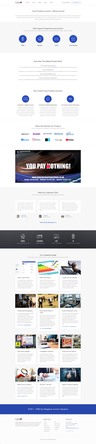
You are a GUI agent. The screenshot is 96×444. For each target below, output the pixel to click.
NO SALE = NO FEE (45, 384)
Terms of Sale (57, 423)
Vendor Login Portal (23, 277)
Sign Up (45, 423)
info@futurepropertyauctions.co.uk (72, 428)
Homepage (56, 427)
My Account (46, 425)
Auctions (27, 2)
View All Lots (46, 431)
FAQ (55, 422)
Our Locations (57, 425)
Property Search (47, 429)
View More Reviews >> (48, 222)
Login (45, 422)
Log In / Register (66, 2)
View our (46, 328)
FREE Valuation (55, 67)
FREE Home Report (45, 277)
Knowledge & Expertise (46, 351)
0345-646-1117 (77, 2)
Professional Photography (25, 311)
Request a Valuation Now (22, 396)
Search (33, 2)
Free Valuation (47, 427)
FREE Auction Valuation (24, 384)
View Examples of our (69, 326)
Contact (51, 2)
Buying (39, 2)
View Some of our (24, 325)
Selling (45, 2)
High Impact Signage (23, 351)
